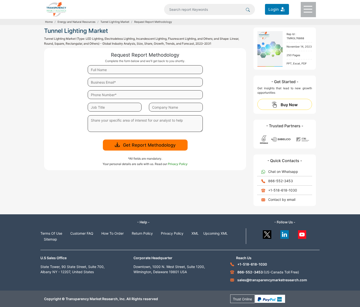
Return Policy (142, 233)
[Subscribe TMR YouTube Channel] (302, 233)
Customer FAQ (81, 233)
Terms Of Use (51, 233)
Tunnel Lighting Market (114, 22)
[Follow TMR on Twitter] (267, 233)
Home (49, 22)
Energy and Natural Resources (77, 22)
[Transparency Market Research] (56, 8)
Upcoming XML (215, 233)
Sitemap (50, 239)
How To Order (112, 233)
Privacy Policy (172, 233)
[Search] (247, 9)
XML (195, 233)
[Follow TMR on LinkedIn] (284, 233)
